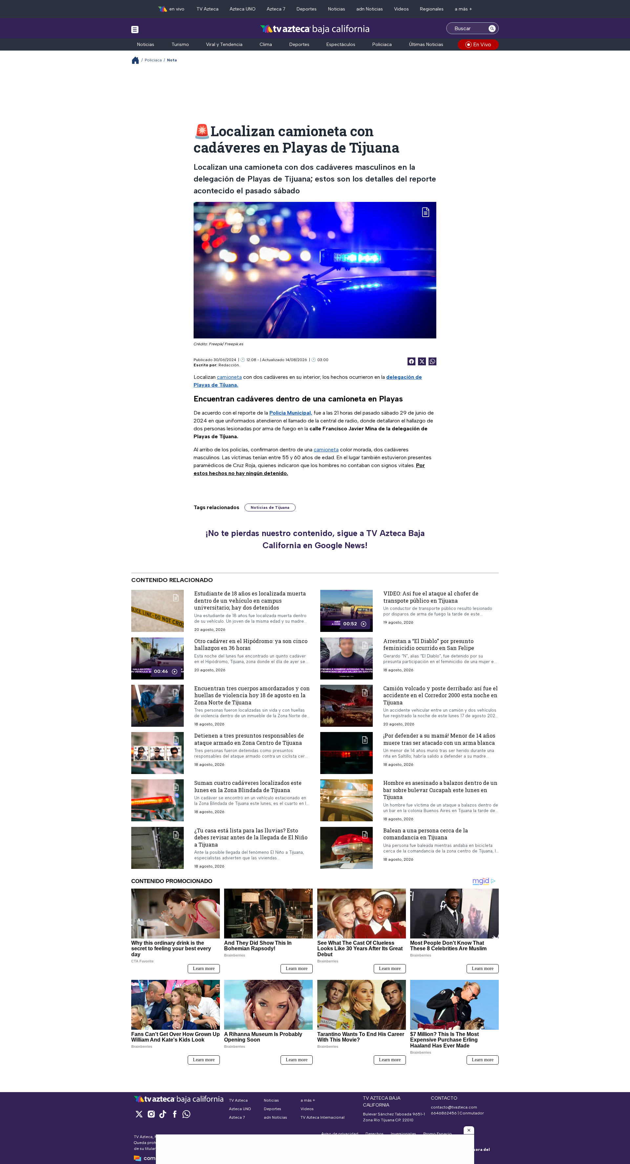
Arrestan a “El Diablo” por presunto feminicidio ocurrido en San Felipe (428, 644)
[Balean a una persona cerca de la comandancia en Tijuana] (346, 848)
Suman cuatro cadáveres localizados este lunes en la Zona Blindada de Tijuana (248, 786)
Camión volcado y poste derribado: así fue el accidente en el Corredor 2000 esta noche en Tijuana (440, 694)
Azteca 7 (276, 9)
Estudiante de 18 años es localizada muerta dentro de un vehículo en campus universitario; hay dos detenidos (250, 600)
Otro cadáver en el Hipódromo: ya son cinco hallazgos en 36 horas (250, 644)
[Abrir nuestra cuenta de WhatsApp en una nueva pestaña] (186, 1114)
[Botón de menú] (134, 29)
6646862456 (444, 1113)
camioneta (229, 377)
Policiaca (382, 44)
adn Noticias (369, 9)
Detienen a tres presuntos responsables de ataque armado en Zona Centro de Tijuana (249, 739)
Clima (266, 44)
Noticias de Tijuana (270, 507)
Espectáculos (340, 44)
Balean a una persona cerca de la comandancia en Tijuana (425, 834)
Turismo (180, 44)
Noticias (336, 9)
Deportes (307, 9)
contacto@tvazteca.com (454, 1107)
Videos (401, 9)
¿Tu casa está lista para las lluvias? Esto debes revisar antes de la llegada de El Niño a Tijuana (250, 837)
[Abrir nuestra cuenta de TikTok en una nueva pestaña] (163, 1114)
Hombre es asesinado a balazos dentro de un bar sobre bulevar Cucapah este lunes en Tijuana (440, 789)
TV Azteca (208, 9)
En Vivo (482, 44)
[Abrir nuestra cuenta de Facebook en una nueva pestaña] (174, 1114)
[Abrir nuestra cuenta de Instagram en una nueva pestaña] (151, 1114)
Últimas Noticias (426, 44)
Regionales (432, 9)
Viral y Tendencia (224, 44)
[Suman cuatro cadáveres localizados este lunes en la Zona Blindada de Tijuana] (157, 800)
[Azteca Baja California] (315, 29)
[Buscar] (492, 28)
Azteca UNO (243, 9)
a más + (463, 9)
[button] (469, 1130)
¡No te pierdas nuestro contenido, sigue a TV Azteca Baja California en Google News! (315, 539)
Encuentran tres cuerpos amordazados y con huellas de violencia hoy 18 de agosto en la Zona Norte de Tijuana (252, 694)
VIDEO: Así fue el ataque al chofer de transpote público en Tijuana (430, 597)
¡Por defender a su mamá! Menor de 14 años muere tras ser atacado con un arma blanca (439, 739)
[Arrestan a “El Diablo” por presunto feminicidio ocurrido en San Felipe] (346, 658)
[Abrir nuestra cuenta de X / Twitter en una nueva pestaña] (139, 1114)
